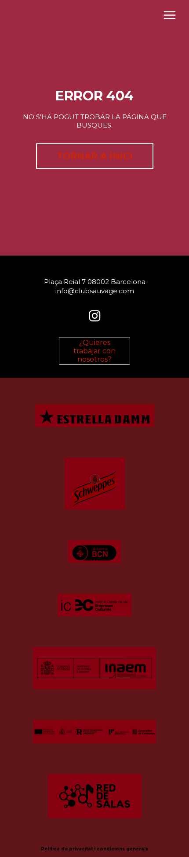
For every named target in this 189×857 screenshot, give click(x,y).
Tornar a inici (95, 156)
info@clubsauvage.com (94, 291)
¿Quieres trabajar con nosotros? (94, 350)
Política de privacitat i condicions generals (94, 849)
